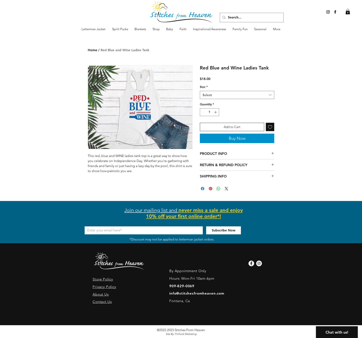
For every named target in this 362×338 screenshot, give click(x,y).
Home (92, 50)
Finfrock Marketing (185, 333)
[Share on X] (226, 188)
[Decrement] (203, 112)
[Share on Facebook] (202, 188)
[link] (347, 11)
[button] (260, 29)
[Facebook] (251, 263)
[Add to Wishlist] (270, 127)
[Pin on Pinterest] (210, 188)
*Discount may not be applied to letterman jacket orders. (171, 239)
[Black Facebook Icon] (335, 12)
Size (204, 87)
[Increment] (215, 112)
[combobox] (237, 95)
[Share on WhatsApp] (218, 188)
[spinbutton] (209, 112)
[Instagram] (328, 12)
